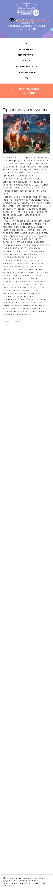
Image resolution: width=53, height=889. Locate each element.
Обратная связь (27, 72)
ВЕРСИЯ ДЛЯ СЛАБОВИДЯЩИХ (32, 21)
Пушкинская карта (26, 66)
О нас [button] (26, 43)
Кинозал (26, 61)
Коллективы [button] (26, 49)
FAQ (26, 78)
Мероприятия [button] (25, 55)
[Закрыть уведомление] (51, 876)
